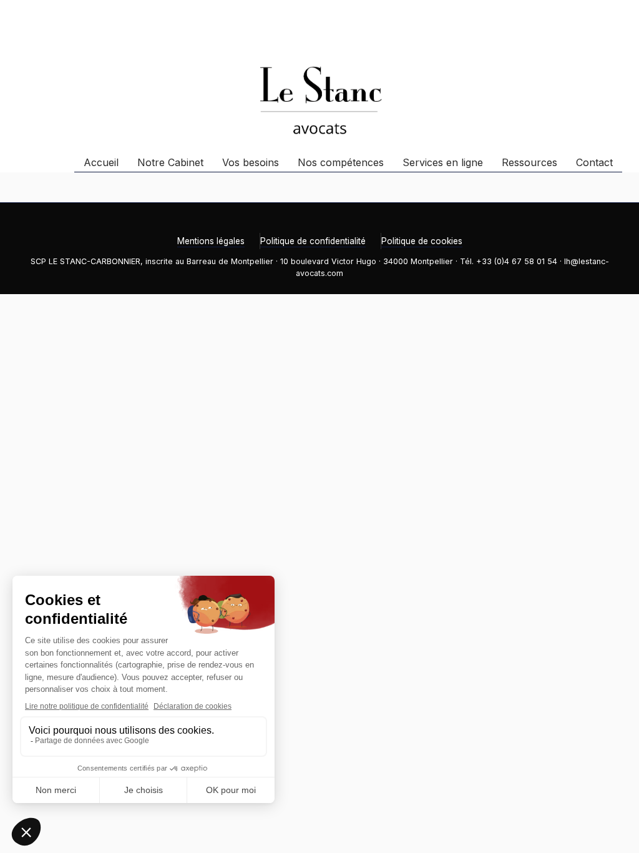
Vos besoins (250, 162)
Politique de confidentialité (313, 241)
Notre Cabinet (170, 162)
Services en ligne (442, 162)
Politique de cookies (421, 241)
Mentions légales (211, 241)
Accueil (101, 162)
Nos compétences (341, 162)
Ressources (529, 162)
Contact (594, 162)
